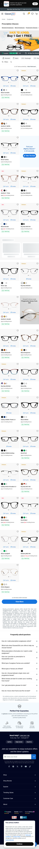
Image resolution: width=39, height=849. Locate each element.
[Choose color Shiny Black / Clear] (4, 90)
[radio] (10, 53)
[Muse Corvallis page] (6, 90)
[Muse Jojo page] (6, 283)
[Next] (37, 9)
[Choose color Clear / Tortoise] (4, 383)
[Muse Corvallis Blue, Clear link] (9, 84)
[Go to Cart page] (37, 14)
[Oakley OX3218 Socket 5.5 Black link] (9, 477)
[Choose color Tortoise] (2, 123)
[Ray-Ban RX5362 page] (6, 383)
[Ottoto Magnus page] (6, 584)
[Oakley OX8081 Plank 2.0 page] (6, 417)
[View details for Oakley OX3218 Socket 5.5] (9, 475)
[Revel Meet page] (26, 517)
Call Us (9, 742)
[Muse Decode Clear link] (9, 218)
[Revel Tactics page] (6, 157)
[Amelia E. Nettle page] (6, 123)
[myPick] (17, 70)
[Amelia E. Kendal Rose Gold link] (9, 311)
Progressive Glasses (32, 27)
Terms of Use (24, 761)
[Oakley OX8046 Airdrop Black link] (9, 443)
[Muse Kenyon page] (6, 517)
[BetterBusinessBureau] (23, 817)
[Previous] (2, 9)
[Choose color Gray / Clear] (24, 383)
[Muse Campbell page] (6, 551)
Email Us (29, 742)
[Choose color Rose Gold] (2, 316)
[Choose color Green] (24, 450)
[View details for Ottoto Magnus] (9, 576)
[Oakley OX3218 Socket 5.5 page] (6, 484)
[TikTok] (30, 766)
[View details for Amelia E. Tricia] (9, 182)
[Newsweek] (14, 817)
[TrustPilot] (8, 812)
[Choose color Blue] (4, 224)
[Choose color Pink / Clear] (2, 190)
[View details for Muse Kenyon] (9, 509)
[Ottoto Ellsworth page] (6, 350)
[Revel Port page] (26, 450)
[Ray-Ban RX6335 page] (26, 190)
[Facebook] (9, 766)
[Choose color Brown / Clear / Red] (24, 484)
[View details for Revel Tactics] (9, 148)
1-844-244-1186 (24, 735)
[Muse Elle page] (26, 383)
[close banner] (1, 3)
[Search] (11, 62)
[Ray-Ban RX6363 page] (26, 283)
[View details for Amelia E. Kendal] (9, 308)
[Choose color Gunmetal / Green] (4, 484)
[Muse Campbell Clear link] (9, 545)
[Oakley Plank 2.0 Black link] (9, 410)
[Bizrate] (18, 812)
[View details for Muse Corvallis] (9, 81)
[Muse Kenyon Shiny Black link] (9, 512)
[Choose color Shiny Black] (4, 190)
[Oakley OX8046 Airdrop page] (6, 450)
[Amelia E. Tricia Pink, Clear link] (9, 185)
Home (3, 19)
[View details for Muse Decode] (9, 215)
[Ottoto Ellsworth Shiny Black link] (9, 344)
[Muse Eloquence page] (26, 350)
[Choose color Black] (22, 90)
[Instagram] (13, 766)
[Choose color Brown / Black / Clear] (4, 123)
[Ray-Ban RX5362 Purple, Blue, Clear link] (9, 378)
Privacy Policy (16, 836)
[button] (19, 9)
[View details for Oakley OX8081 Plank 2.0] (9, 408)
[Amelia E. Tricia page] (6, 190)
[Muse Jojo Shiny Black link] (9, 277)
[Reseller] (30, 812)
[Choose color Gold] (4, 316)
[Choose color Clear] (24, 90)
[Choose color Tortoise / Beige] (22, 350)
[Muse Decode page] (6, 224)
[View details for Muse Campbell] (9, 542)
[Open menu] (2, 14)
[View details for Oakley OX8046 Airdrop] (9, 442)
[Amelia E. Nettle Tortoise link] (9, 118)
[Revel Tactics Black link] (9, 151)
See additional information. (21, 700)
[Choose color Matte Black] (22, 123)
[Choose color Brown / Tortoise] (22, 484)
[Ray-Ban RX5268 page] (26, 123)
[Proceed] (33, 756)
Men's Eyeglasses (20, 27)
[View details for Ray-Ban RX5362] (9, 375)
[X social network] (17, 766)
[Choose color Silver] (22, 283)
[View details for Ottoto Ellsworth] (9, 341)
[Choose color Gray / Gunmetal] (4, 157)
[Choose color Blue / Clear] (2, 90)
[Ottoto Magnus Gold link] (9, 579)
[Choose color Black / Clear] (24, 123)
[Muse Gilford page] (26, 417)
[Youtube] (25, 766)
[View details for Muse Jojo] (9, 274)
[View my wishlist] (32, 14)
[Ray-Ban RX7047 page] (26, 90)
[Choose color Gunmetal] (24, 190)
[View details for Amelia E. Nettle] (9, 115)
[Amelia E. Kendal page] (6, 316)
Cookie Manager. (9, 840)
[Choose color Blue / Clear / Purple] (2, 383)
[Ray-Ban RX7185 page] (26, 484)
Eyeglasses (10, 19)
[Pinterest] (21, 766)
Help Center (19, 742)
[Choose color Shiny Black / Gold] (24, 283)
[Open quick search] (24, 14)
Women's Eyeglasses (8, 27)
